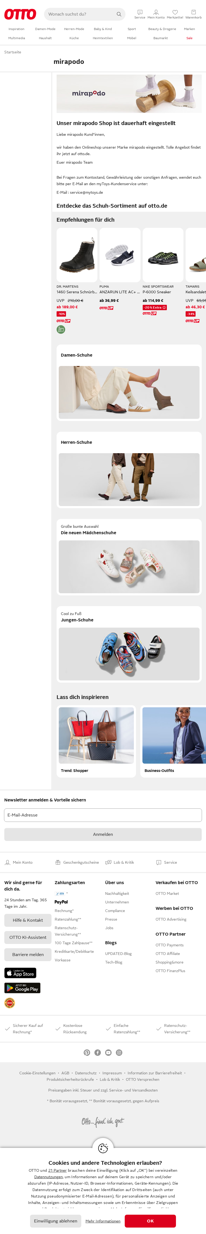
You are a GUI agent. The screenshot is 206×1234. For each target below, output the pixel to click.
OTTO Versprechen (142, 1079)
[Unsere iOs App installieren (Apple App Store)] (20, 973)
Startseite (12, 52)
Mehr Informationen (103, 1221)
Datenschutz (86, 1073)
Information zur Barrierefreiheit (155, 1073)
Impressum (112, 1073)
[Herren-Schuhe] (129, 470)
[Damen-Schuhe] (129, 383)
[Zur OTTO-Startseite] (20, 14)
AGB (65, 1073)
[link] (9, 1003)
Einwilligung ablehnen (55, 1221)
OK (150, 1221)
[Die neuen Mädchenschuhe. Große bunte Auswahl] (129, 557)
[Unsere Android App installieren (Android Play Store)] (22, 988)
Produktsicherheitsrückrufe (70, 1079)
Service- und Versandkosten (133, 1090)
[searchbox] (78, 14)
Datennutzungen (48, 1177)
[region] (103, 1191)
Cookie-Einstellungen (37, 1073)
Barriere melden (28, 954)
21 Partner (57, 1170)
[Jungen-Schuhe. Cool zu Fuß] (129, 644)
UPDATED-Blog (118, 953)
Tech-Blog (113, 962)
